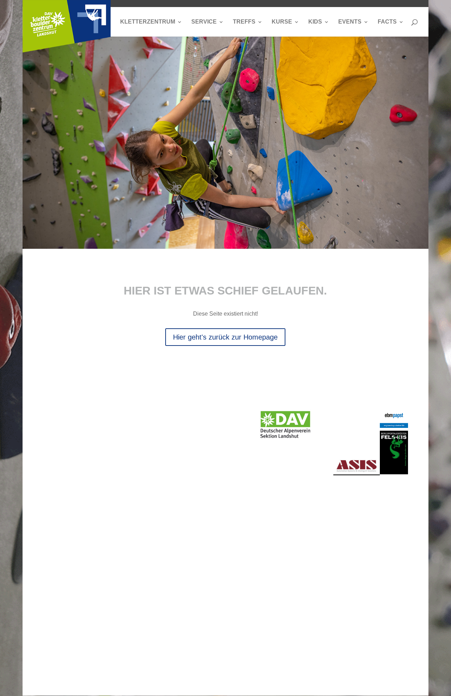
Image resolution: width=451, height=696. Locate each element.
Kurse (282, 22)
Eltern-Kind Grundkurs (314, 544)
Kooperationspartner (385, 532)
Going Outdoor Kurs (125, 628)
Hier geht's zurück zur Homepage (225, 337)
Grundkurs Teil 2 (127, 547)
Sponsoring (378, 558)
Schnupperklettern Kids (321, 510)
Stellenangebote (191, 547)
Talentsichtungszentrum (64, 577)
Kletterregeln (380, 507)
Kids (315, 22)
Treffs (244, 22)
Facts (387, 22)
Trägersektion (296, 399)
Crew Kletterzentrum (61, 639)
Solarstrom (56, 552)
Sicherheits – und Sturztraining (129, 577)
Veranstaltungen (255, 507)
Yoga (113, 642)
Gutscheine (185, 558)
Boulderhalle (59, 530)
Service (204, 22)
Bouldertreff (57, 564)
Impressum (108, 666)
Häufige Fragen (383, 569)
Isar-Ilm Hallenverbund (61, 611)
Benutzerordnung (385, 518)
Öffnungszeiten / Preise (191, 532)
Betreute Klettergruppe (317, 561)
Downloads (185, 569)
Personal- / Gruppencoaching (128, 597)
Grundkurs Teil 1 (127, 535)
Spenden (375, 547)
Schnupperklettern (128, 521)
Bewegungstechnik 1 (129, 561)
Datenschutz (73, 666)
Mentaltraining (125, 614)
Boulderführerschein (321, 606)
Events (350, 22)
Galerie (52, 625)
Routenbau (57, 541)
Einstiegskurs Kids (317, 527)
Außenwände (60, 518)
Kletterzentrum (147, 22)
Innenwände (58, 507)
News (178, 507)
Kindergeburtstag (321, 592)
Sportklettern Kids (316, 577)
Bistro (178, 518)
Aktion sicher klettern (59, 594)
